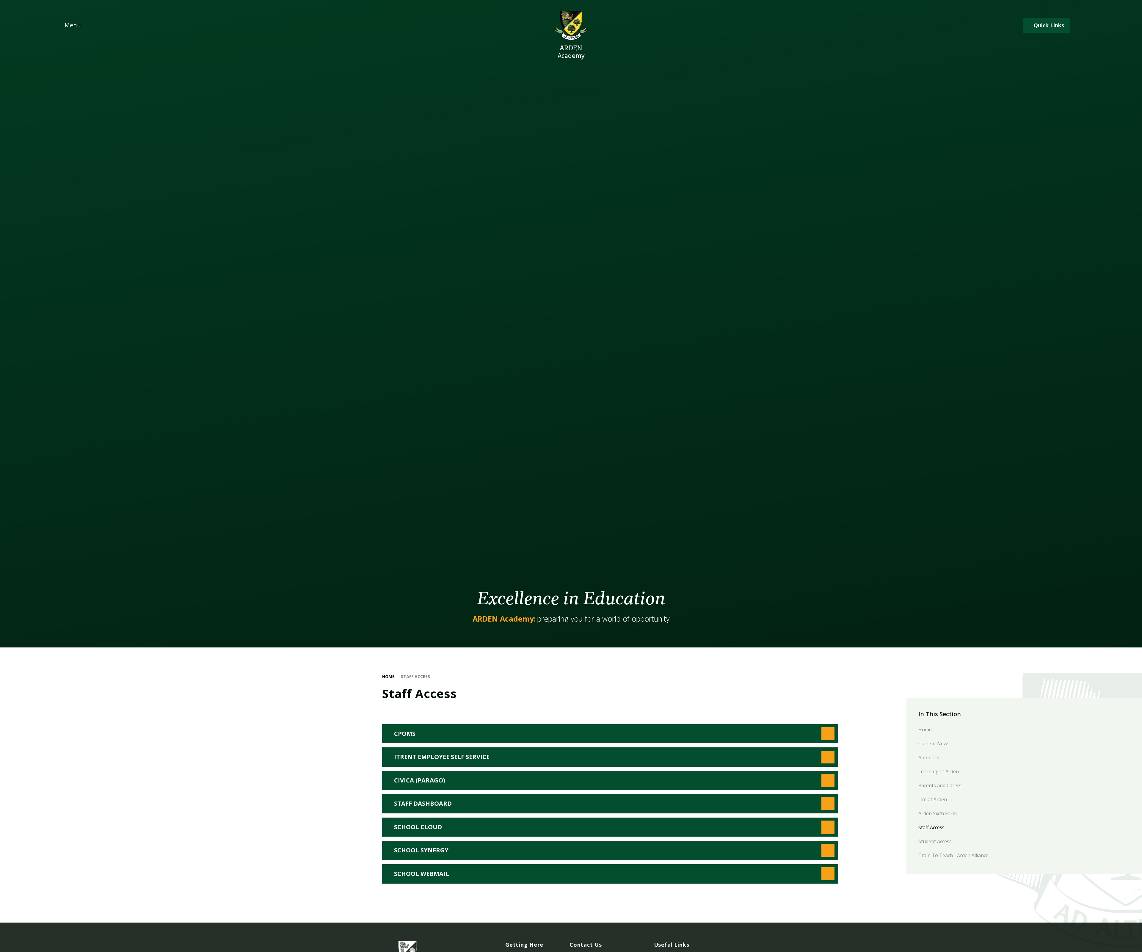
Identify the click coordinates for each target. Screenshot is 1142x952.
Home (388, 676)
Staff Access (415, 676)
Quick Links (1049, 25)
